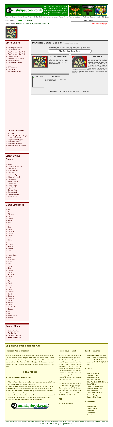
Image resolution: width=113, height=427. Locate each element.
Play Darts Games (41, 43)
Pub (6, 17)
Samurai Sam (12, 190)
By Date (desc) (75, 47)
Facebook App (92, 395)
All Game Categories (14, 71)
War (9, 313)
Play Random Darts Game (70, 51)
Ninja (9, 264)
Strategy (10, 309)
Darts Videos (91, 384)
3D (9, 210)
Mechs (10, 164)
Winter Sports (12, 315)
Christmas (11, 231)
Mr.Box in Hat (12, 196)
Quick (107, 17)
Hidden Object (12, 255)
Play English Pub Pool (15, 47)
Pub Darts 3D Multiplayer (58, 56)
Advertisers (91, 412)
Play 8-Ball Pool (92, 390)
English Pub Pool (13, 331)
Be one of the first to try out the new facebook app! (25, 399)
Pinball (10, 272)
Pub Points (12, 388)
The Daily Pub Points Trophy (18, 390)
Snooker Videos (92, 375)
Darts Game (56, 76)
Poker (61, 17)
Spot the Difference (14, 307)
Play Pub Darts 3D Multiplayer (97, 382)
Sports (25, 17)
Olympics (11, 266)
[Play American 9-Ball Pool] (100, 15)
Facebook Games (92, 351)
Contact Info (90, 402)
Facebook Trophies (14, 386)
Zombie (10, 318)
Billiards (10, 218)
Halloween (11, 253)
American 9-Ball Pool (14, 335)
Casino (10, 229)
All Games (11, 69)
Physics (10, 270)
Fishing (10, 246)
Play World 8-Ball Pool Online (42, 421)
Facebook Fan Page (94, 397)
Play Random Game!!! (15, 63)
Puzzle (92, 17)
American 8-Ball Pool (14, 337)
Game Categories (15, 205)
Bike (9, 216)
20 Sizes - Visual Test (15, 166)
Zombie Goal (12, 179)
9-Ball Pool (53, 8)
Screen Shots (13, 326)
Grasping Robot (13, 170)
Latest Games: (9, 20)
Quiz (9, 287)
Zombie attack (12, 192)
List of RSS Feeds (67, 403)
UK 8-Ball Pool (53, 6)
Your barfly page (13, 395)
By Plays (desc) (65, 47)
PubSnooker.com (93, 373)
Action (49, 17)
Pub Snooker (12, 333)
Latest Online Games (13, 157)
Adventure (55, 17)
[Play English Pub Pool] (75, 15)
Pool (9, 17)
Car (9, 225)
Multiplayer (78, 17)
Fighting (71, 17)
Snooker (64, 8)
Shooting (98, 17)
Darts (20, 17)
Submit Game (92, 408)
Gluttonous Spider (13, 175)
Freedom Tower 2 (13, 194)
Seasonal (11, 296)
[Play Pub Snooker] (88, 15)
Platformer (86, 17)
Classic (10, 233)
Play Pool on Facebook (78, 421)
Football (30, 17)
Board (10, 220)
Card (9, 227)
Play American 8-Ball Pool (16, 54)
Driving (66, 17)
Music (10, 261)
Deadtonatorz (12, 183)
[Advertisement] (68, 31)
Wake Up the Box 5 (14, 181)
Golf (40, 17)
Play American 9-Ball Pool (16, 52)
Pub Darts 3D (97, 56)
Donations (90, 415)
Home (7, 421)
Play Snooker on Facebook (92, 421)
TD (103, 17)
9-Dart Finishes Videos (95, 386)
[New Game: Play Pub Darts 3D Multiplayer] (12, 38)
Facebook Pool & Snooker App (19, 351)
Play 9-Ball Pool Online (28, 421)
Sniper (10, 300)
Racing (10, 289)
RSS (60, 399)
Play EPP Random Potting (16, 58)
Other (9, 268)
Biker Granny (28, 20)
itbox (44, 17)
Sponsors (90, 410)
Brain (9, 223)
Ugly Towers (12, 188)
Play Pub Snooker (14, 50)
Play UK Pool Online (15, 421)
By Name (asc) (85, 47)
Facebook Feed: (10, 24)
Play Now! (30, 371)
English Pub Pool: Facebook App (23, 346)
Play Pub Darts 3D (14, 56)
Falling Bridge (12, 186)
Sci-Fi (10, 294)
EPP (9, 242)
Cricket (36, 17)
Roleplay (10, 292)
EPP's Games (13, 43)
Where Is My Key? (14, 177)
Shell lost (11, 173)
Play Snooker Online (56, 421)
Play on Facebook (14, 60)
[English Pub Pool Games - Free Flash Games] (30, 408)
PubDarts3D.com (93, 378)
